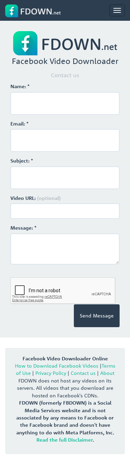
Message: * (23, 227)
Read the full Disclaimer (64, 439)
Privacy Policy (50, 373)
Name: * (19, 86)
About (107, 373)
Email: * (19, 123)
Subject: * (21, 160)
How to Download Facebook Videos (56, 365)
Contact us (83, 373)
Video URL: (35, 198)
